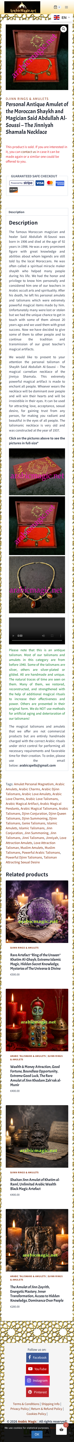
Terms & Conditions (26, 1404)
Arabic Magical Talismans (39, 808)
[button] (63, 29)
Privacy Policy (19, 1408)
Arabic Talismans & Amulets (28, 1055)
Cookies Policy (36, 1413)
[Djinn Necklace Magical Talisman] (37, 471)
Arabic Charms (29, 789)
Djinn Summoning (35, 818)
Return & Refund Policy (46, 1408)
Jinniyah (52, 837)
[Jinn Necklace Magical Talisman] (37, 525)
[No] (69, 1432)
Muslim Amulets (31, 847)
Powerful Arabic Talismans (41, 852)
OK (37, 1434)
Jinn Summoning (36, 832)
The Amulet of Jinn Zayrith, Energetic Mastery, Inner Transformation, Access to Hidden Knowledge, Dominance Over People (36, 1294)
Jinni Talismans (33, 837)
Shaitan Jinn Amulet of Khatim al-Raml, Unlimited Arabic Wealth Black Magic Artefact (35, 1184)
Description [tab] (16, 212)
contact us (28, 151)
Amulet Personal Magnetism (34, 784)
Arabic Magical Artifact (22, 803)
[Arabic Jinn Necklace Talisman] (37, 584)
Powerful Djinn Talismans (24, 857)
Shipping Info (50, 1404)
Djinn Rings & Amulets (27, 98)
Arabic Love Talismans (42, 798)
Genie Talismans (33, 823)
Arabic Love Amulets (36, 794)
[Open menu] (66, 7)
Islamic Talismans (32, 828)
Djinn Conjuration (34, 813)
